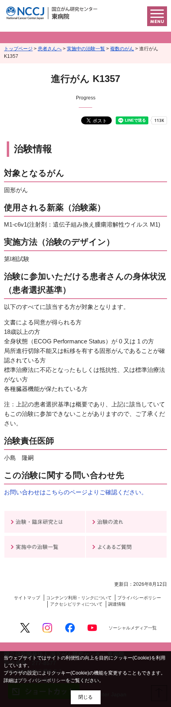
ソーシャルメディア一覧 (133, 627)
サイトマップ (27, 597)
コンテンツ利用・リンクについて (79, 597)
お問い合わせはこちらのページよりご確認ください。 (75, 492)
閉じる (85, 697)
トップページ (18, 48)
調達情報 (117, 604)
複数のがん (122, 48)
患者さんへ (50, 48)
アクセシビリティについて (76, 604)
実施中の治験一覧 (86, 48)
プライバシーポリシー (139, 597)
